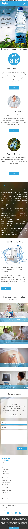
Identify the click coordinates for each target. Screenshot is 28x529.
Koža (3, 494)
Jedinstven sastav (6, 482)
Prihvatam (14, 527)
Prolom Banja (11, 505)
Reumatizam (5, 496)
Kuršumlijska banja (6, 507)
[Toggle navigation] (25, 3)
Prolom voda (5, 498)
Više (14, 88)
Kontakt (4, 475)
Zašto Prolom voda (6, 480)
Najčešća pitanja (6, 473)
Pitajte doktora (5, 471)
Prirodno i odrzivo (6, 484)
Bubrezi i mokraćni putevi (8, 490)
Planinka (3, 505)
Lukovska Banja (16, 507)
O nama (4, 467)
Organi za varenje (6, 492)
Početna (4, 465)
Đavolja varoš (5, 510)
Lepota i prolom (5, 469)
